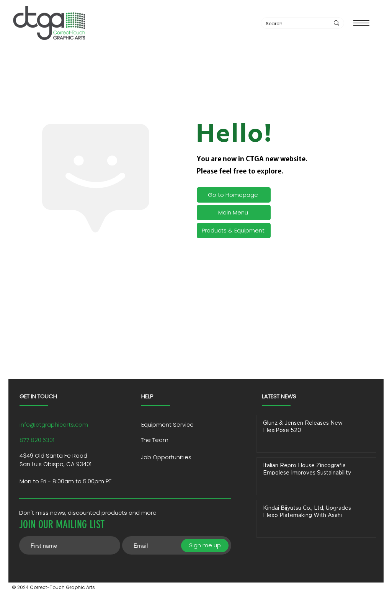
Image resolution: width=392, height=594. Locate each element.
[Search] (336, 23)
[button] (361, 23)
